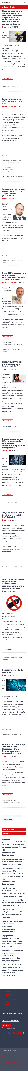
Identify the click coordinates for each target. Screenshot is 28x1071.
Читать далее (7, 78)
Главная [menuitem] (8, 991)
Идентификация (14, 164)
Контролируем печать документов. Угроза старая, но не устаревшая (13, 192)
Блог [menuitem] (7, 1007)
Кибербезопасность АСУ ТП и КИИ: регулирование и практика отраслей (14, 902)
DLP (19, 86)
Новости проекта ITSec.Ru (8, 174)
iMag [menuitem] (7, 1002)
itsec (20, 160)
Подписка (6, 1025)
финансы (5, 351)
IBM (15, 654)
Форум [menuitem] (7, 1004)
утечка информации (15, 349)
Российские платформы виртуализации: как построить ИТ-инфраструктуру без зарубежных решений (12, 955)
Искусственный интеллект (8, 169)
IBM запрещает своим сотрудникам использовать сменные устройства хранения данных (13, 583)
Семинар (18, 802)
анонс (12, 176)
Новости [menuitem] (8, 994)
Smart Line (6, 27)
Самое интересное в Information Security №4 (12, 101)
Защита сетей (6, 86)
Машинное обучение (7, 171)
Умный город (17, 500)
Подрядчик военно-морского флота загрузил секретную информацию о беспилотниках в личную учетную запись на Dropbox (12, 17)
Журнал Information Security (9, 158)
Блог (6, 7)
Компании (15, 88)
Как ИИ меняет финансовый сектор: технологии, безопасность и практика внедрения (13, 892)
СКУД (16, 84)
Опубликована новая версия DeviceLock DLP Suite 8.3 (13, 515)
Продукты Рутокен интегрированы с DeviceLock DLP (12, 364)
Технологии (18, 174)
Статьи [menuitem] (7, 997)
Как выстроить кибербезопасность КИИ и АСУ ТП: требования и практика (13, 913)
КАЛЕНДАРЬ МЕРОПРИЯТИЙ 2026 (12, 1013)
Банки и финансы (21, 344)
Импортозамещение (7, 167)
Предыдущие (7, 819)
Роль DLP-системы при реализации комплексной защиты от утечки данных (14, 276)
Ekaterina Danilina (9, 106)
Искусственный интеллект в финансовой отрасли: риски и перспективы (13, 861)
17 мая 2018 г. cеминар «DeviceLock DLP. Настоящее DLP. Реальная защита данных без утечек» (13, 748)
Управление (5, 178)
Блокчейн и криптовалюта (13, 162)
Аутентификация (6, 88)
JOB (8, 176)
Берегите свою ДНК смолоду (12, 671)
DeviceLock (13, 86)
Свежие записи (8, 833)
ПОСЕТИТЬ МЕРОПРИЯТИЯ (10, 1020)
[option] (14, 74)
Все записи (17, 816)
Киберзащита (9, 84)
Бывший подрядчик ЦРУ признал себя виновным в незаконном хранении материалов (13, 443)
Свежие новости (8, 829)
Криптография (6, 428)
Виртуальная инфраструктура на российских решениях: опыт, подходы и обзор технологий (12, 941)
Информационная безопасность (10, 160)
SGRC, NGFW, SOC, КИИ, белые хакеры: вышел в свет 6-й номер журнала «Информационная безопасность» (12, 970)
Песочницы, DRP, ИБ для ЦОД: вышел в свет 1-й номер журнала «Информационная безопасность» (12, 926)
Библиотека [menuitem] (10, 999)
